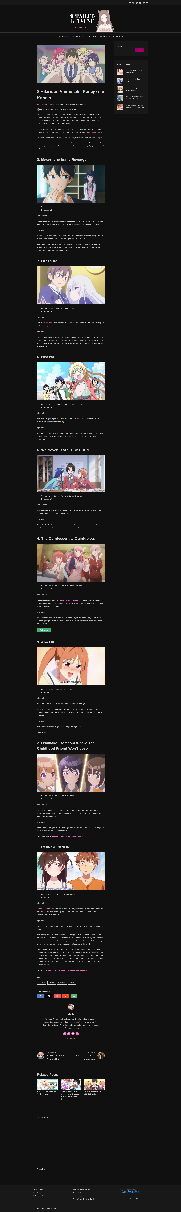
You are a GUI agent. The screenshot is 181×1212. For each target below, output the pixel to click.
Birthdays (93, 37)
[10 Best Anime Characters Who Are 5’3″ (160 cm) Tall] (120, 107)
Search (119, 46)
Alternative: (41, 1169)
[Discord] (130, 3)
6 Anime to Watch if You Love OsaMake (67, 836)
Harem (51, 982)
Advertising (37, 1193)
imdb (45, 732)
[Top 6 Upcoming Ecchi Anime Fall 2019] (120, 89)
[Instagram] (137, 3)
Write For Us (114, 37)
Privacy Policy (38, 1190)
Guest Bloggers (79, 1196)
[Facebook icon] (64, 1033)
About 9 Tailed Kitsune (81, 1190)
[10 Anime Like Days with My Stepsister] (47, 1084)
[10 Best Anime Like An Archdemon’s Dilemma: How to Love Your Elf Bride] (71, 1084)
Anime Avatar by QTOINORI (83, 1199)
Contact (103, 37)
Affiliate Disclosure (40, 1196)
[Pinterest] (144, 3)
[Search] (123, 37)
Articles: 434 (71, 1038)
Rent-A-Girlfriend (43, 909)
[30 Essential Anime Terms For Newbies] (120, 72)
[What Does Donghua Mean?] (120, 81)
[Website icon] (68, 1033)
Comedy (41, 982)
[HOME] (38, 104)
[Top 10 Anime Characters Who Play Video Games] (120, 98)
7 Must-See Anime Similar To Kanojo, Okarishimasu (66, 970)
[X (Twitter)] (140, 3)
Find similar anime (78, 37)
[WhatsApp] (74, 996)
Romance (62, 982)
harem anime (49, 323)
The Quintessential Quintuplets (68, 600)
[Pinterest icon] (77, 1033)
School (72, 982)
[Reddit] (65, 996)
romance (80, 419)
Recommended (63, 37)
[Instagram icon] (73, 1033)
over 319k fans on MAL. (94, 132)
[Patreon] (147, 3)
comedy (45, 326)
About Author (78, 1193)
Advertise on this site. (131, 1198)
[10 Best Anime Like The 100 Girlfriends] (94, 1084)
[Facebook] (133, 3)
